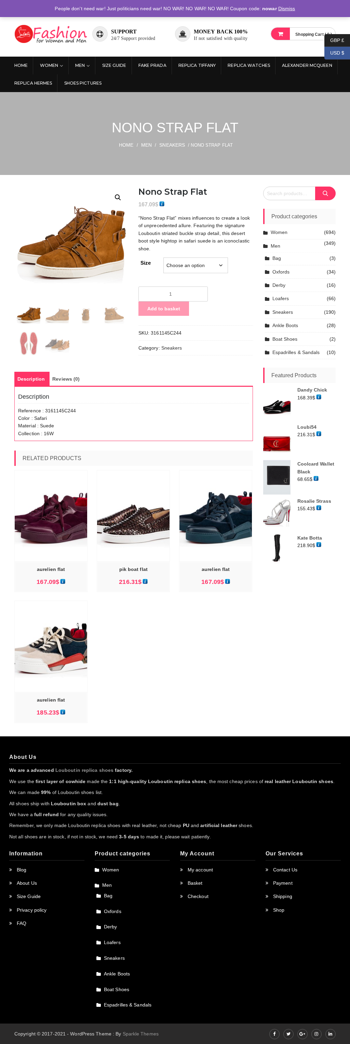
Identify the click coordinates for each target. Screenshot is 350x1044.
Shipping (282, 896)
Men (80, 65)
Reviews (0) (66, 379)
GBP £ (334, 40)
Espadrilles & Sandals (296, 352)
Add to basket (163, 308)
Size (145, 263)
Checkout (198, 896)
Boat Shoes (285, 339)
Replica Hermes (33, 83)
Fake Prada (152, 65)
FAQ (21, 923)
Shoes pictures (83, 83)
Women (49, 65)
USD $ (334, 53)
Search (325, 193)
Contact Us (285, 869)
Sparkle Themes (141, 1033)
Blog (21, 869)
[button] (118, 197)
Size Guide (114, 65)
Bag (276, 258)
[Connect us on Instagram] (316, 1034)
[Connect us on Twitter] (288, 1034)
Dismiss (286, 8)
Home (21, 65)
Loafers (280, 298)
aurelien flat (51, 569)
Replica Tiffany (197, 65)
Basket (195, 883)
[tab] (31, 379)
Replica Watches (249, 65)
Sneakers (172, 145)
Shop (278, 910)
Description (31, 379)
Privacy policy (31, 910)
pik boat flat (133, 569)
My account (200, 869)
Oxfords (281, 272)
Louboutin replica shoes (84, 770)
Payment (283, 883)
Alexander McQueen (307, 65)
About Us (27, 883)
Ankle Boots (285, 325)
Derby (279, 285)
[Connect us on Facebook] (274, 1034)
